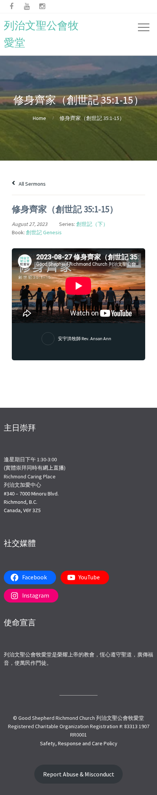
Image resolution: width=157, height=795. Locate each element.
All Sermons (32, 183)
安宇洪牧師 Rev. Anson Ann (84, 338)
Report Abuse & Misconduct (78, 774)
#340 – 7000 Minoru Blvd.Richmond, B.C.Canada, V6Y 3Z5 (31, 502)
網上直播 (53, 467)
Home (39, 118)
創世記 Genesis (44, 232)
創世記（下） (92, 224)
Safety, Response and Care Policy (78, 743)
